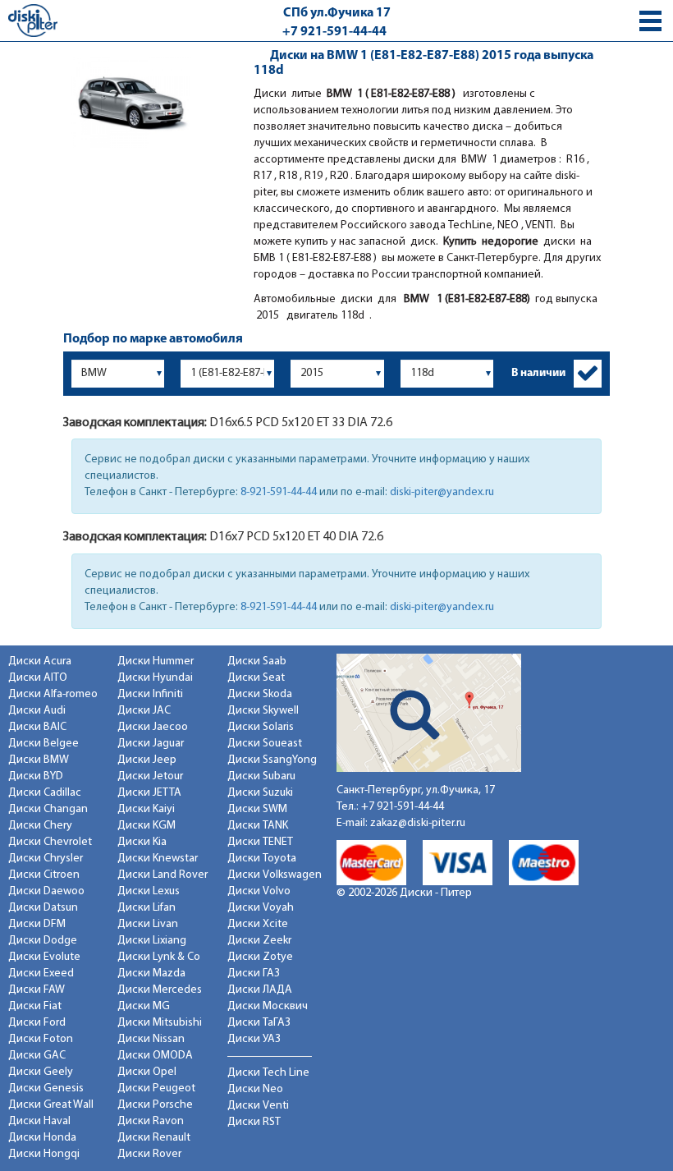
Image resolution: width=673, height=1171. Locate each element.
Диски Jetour (150, 776)
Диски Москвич (267, 1006)
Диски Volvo (259, 891)
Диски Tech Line (268, 1073)
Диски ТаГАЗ (259, 1023)
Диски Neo (255, 1089)
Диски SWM (257, 809)
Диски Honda (42, 1138)
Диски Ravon (150, 1121)
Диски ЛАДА (259, 990)
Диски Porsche (155, 1105)
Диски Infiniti (150, 694)
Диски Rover (149, 1154)
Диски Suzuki (260, 793)
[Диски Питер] (32, 20)
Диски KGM (146, 826)
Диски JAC (144, 711)
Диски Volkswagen (274, 875)
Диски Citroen (44, 875)
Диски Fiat (35, 1006)
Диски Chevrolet (50, 842)
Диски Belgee (43, 743)
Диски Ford (37, 1023)
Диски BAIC (37, 727)
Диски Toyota (261, 858)
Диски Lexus (148, 891)
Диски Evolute (44, 957)
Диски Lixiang (151, 941)
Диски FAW (36, 990)
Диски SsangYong (272, 760)
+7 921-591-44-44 (334, 32)
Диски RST (254, 1122)
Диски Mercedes (159, 990)
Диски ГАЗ (253, 973)
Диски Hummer (155, 661)
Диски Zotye (260, 957)
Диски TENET (260, 842)
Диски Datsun (43, 908)
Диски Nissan (151, 1039)
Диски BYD (35, 776)
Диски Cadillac (44, 793)
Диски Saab (256, 661)
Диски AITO (37, 678)
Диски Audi (37, 711)
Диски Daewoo (46, 891)
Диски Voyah (260, 908)
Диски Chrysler (45, 858)
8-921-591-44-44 (278, 492)
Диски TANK (257, 826)
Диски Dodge (42, 941)
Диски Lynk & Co (158, 957)
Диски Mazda (151, 973)
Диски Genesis (46, 1088)
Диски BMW (38, 760)
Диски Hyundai (155, 678)
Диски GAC (37, 1055)
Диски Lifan (146, 908)
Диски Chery (40, 826)
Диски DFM (37, 924)
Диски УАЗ (254, 1039)
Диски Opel (146, 1072)
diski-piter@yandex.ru (442, 492)
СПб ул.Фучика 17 (337, 13)
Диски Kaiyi (146, 809)
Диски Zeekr (259, 941)
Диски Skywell (263, 711)
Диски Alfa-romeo (53, 694)
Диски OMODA (155, 1055)
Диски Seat (256, 678)
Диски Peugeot (156, 1088)
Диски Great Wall (51, 1105)
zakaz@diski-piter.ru (417, 823)
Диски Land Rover (162, 875)
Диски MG (143, 1006)
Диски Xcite (257, 924)
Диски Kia (142, 842)
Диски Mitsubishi (159, 1023)
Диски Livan (147, 924)
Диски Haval (39, 1121)
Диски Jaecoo (152, 727)
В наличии (538, 373)
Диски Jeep (146, 760)
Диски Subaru (261, 776)
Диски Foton (40, 1039)
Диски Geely (40, 1072)
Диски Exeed (41, 973)
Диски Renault (153, 1138)
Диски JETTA (149, 793)
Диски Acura (39, 661)
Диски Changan (48, 809)
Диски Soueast (264, 743)
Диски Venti (258, 1106)
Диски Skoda (259, 694)
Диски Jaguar (150, 743)
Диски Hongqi (44, 1154)
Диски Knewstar (157, 858)
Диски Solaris (260, 727)
